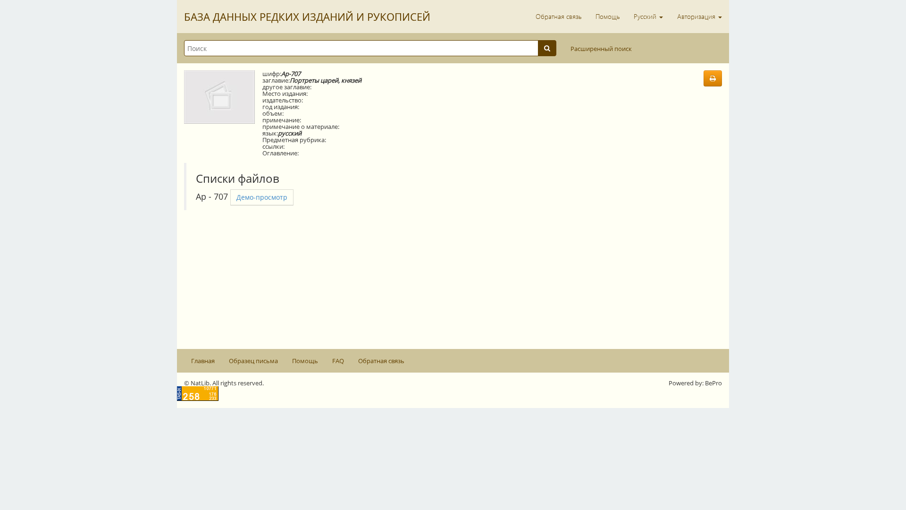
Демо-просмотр (261, 197)
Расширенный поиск (601, 48)
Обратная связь (558, 16)
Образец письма (253, 361)
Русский (646, 16)
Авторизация (697, 16)
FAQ (338, 361)
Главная (203, 361)
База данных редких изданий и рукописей (307, 16)
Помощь (608, 16)
